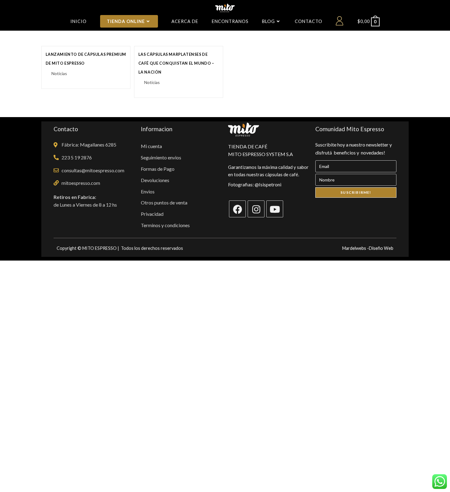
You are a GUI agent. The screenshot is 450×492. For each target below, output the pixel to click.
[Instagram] (256, 208)
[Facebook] (237, 208)
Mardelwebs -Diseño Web (367, 248)
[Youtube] (274, 208)
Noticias (59, 73)
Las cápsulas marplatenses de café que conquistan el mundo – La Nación (176, 63)
